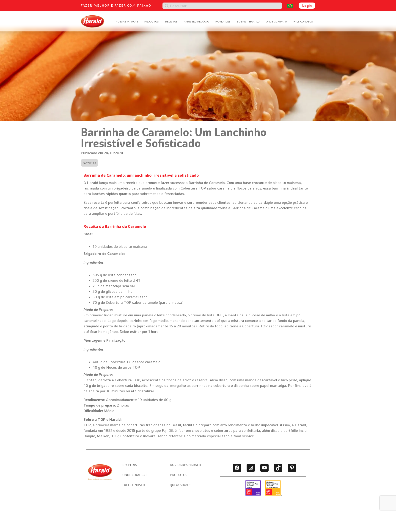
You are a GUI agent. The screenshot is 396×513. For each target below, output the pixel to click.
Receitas (171, 21)
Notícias (89, 163)
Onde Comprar (276, 21)
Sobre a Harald (248, 21)
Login (307, 5)
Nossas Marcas (127, 21)
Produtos (151, 21)
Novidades (223, 21)
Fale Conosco (303, 21)
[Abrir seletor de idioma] (290, 6)
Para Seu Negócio (196, 21)
